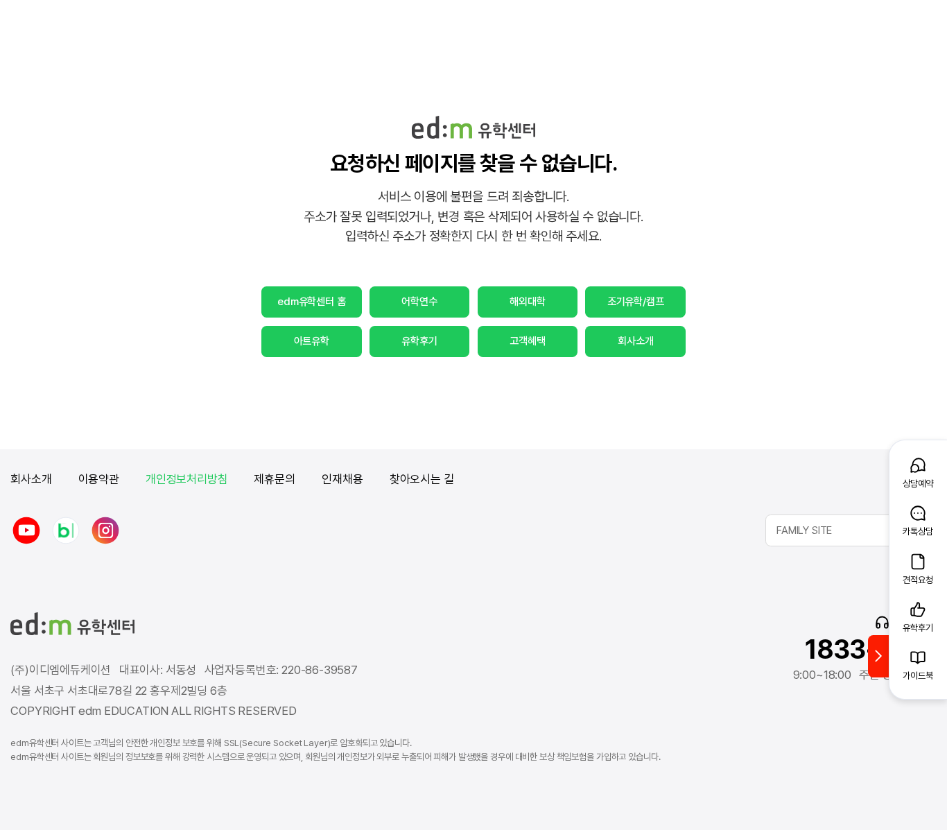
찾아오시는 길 (422, 479)
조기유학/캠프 (635, 301)
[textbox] (851, 530)
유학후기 (419, 341)
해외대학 (527, 301)
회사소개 (635, 341)
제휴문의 (274, 479)
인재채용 (342, 479)
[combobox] (851, 530)
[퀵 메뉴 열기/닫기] (878, 656)
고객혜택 (527, 341)
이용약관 (98, 479)
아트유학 (311, 341)
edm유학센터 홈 (311, 301)
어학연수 (419, 301)
